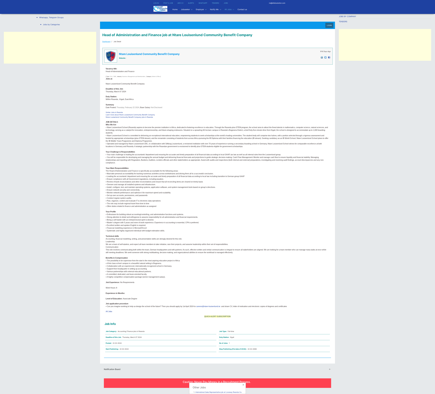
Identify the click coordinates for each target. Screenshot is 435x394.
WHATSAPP (203, 3)
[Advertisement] (50, 48)
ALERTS (191, 3)
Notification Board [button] (112, 369)
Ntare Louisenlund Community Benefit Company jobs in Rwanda (129, 117)
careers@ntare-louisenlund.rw (208, 306)
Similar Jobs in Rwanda (114, 112)
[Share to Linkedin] (322, 57)
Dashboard (106, 41)
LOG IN (156, 3)
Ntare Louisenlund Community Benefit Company (149, 54)
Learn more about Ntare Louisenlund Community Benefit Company (130, 115)
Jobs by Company (347, 16)
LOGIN (329, 25)
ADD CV (180, 3)
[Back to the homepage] (160, 9)
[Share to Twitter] (325, 57)
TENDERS (215, 3)
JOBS (226, 3)
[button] (50, 17)
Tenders (343, 21)
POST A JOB (168, 3)
